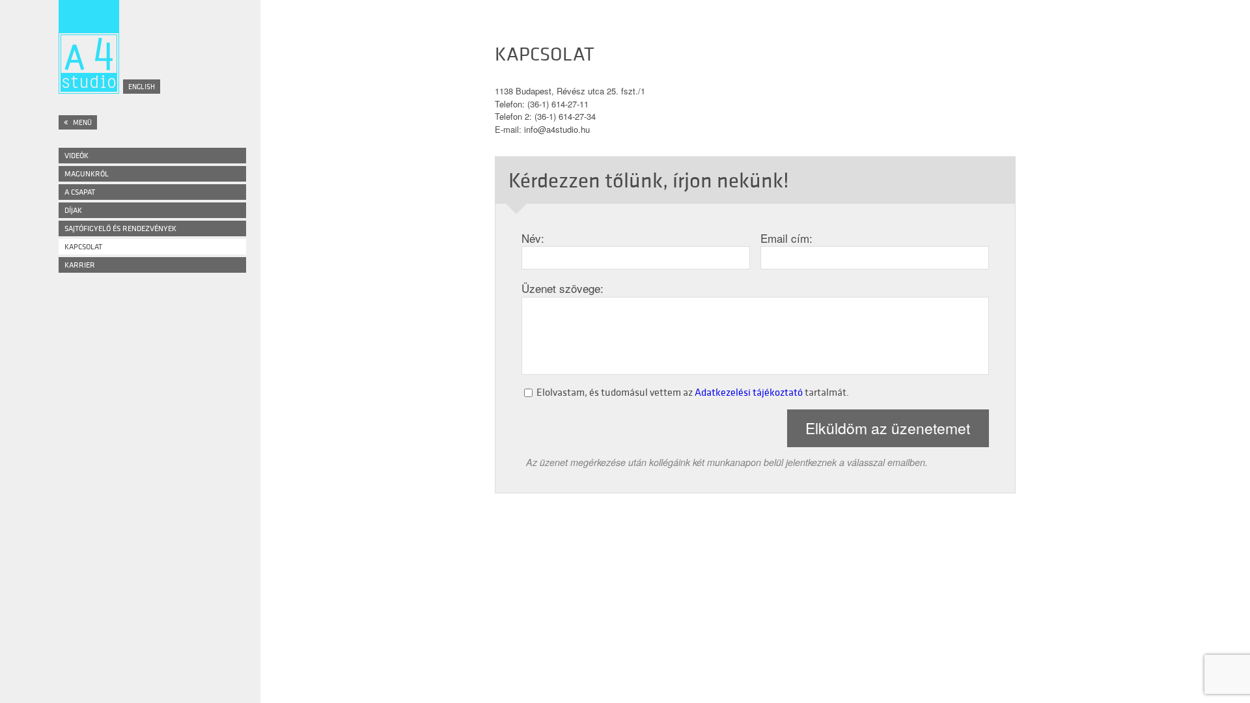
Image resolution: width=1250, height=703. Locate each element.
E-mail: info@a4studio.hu (542, 129)
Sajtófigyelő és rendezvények (120, 228)
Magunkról (86, 173)
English (141, 86)
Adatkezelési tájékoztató (749, 391)
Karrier (79, 264)
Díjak (73, 210)
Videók (76, 155)
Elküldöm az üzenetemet (887, 428)
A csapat (79, 192)
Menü (82, 122)
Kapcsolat (83, 246)
